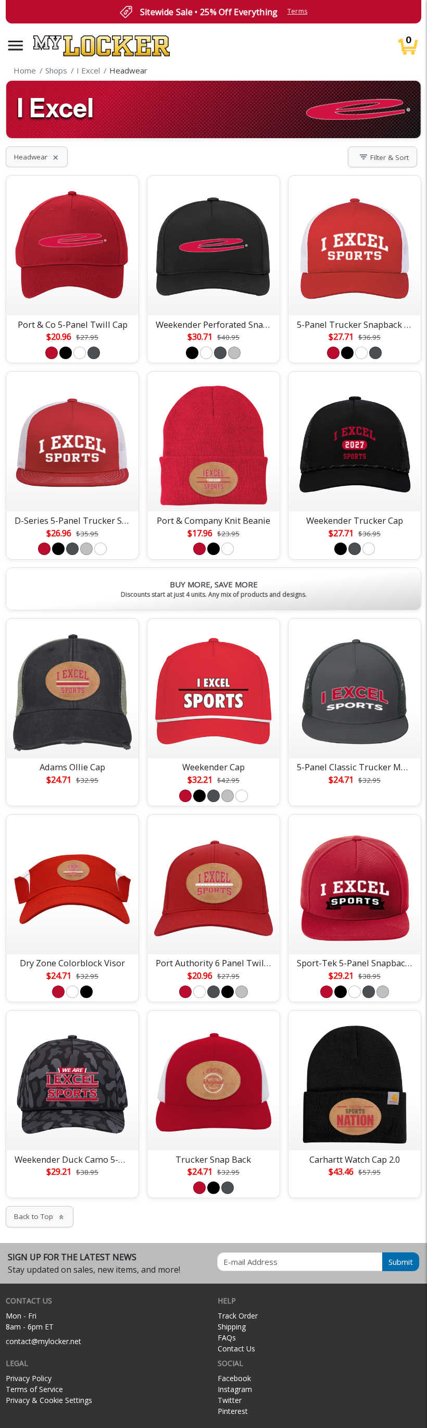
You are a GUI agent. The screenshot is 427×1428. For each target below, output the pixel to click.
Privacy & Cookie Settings (49, 1400)
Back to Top (39, 1216)
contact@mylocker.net (43, 1341)
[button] (16, 45)
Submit (400, 1262)
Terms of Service (34, 1389)
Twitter (230, 1400)
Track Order (238, 1316)
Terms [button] (297, 11)
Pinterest (233, 1411)
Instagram (235, 1389)
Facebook (234, 1378)
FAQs (227, 1338)
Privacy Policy (29, 1378)
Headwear (36, 157)
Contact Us (236, 1348)
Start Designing (72, 295)
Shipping (232, 1327)
